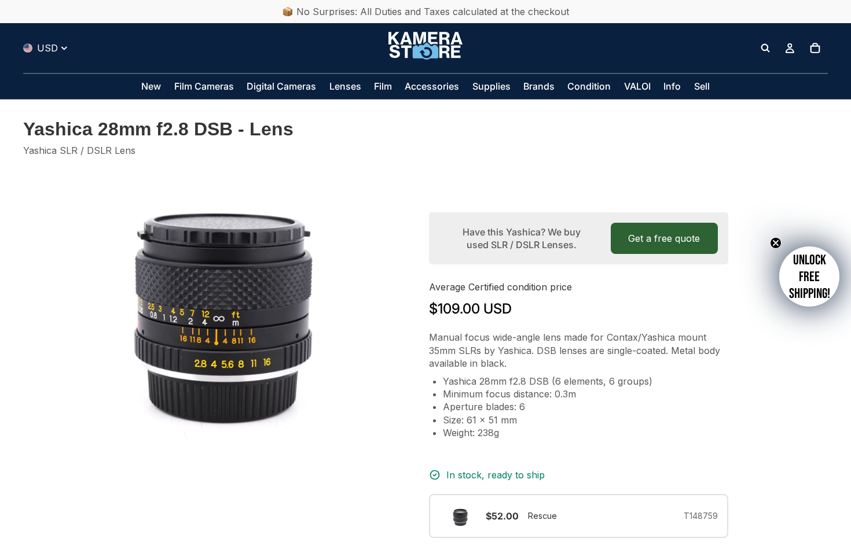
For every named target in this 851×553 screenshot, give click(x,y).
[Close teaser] (776, 243)
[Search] (765, 48)
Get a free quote (664, 238)
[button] (809, 276)
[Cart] (815, 48)
